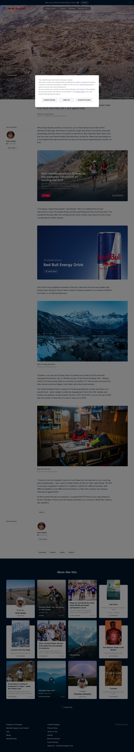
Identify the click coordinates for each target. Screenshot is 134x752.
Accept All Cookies (84, 100)
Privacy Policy (80, 92)
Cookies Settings (49, 100)
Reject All (66, 100)
